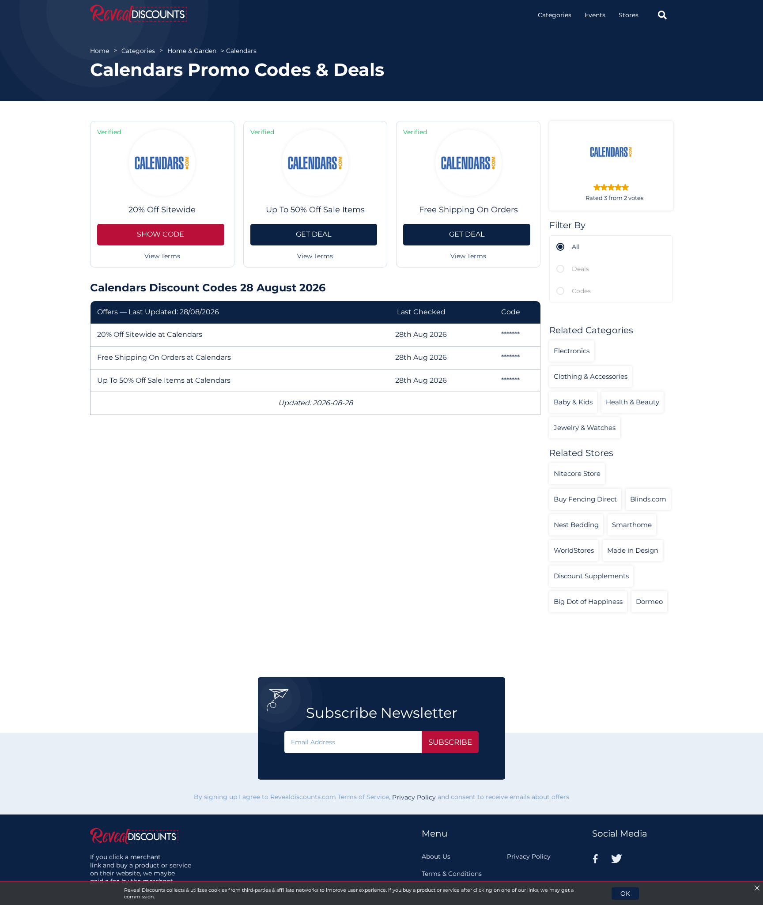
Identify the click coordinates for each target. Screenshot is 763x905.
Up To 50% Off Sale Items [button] (315, 210)
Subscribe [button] (450, 742)
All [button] (576, 247)
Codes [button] (581, 291)
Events (595, 15)
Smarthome (632, 524)
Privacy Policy (414, 797)
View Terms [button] (162, 256)
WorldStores (574, 550)
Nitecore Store (577, 473)
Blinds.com (648, 499)
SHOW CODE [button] (160, 234)
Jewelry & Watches (585, 427)
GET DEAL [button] (313, 234)
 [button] (662, 15)
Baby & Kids (573, 402)
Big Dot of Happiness (588, 601)
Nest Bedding (576, 524)
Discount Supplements (591, 576)
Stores (628, 15)
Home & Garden (191, 51)
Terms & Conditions (452, 874)
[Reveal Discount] (138, 13)
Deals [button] (580, 269)
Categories (554, 15)
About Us (436, 856)
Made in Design (632, 550)
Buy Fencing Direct (585, 499)
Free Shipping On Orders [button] (468, 210)
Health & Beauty (632, 402)
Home (99, 51)
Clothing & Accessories (590, 376)
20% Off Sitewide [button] (162, 210)
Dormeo (649, 601)
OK (625, 893)
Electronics (571, 351)
